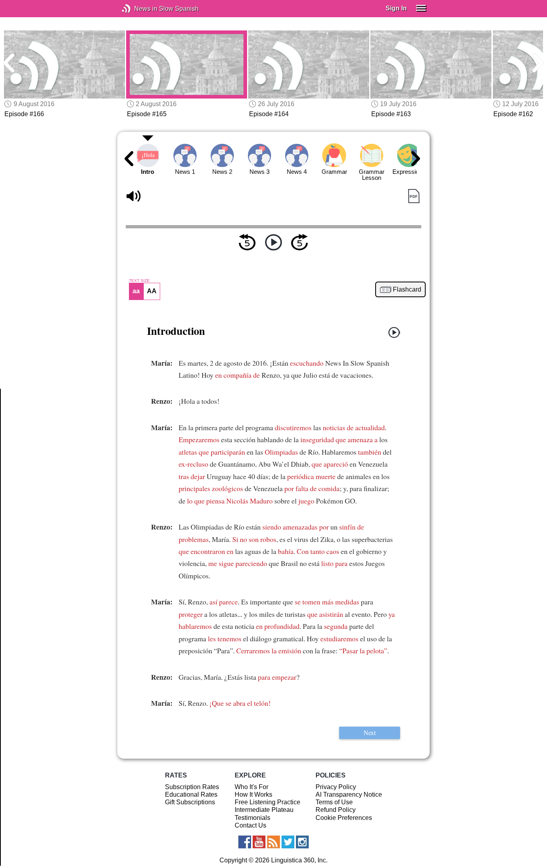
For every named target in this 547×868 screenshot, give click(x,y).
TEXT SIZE (139, 281)
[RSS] (273, 842)
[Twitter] (288, 842)
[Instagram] (302, 842)
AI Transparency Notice (349, 794)
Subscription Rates (192, 786)
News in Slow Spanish (138, 8)
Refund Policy (336, 809)
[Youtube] (259, 842)
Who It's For (251, 786)
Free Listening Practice (267, 802)
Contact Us (250, 825)
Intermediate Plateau (264, 809)
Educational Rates (191, 794)
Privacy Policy (336, 786)
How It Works (253, 794)
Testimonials (252, 817)
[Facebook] (244, 842)
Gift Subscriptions (190, 802)
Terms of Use (334, 802)
